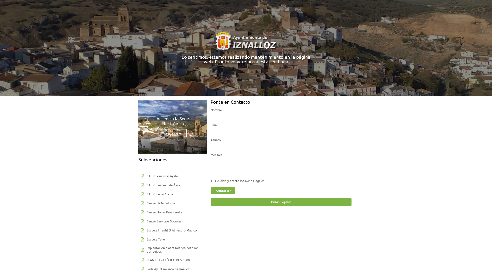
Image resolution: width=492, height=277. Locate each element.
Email (214, 125)
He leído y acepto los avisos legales (239, 181)
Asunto (216, 140)
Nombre (216, 110)
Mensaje (216, 155)
